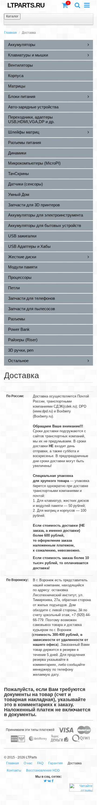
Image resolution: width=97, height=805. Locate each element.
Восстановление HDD (43, 770)
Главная (10, 33)
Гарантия (55, 763)
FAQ (40, 763)
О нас (28, 763)
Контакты (14, 770)
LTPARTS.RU (25, 5)
